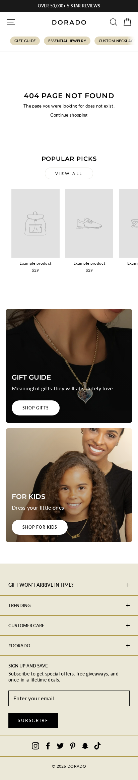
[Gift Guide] (69, 366)
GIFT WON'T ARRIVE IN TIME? (40, 585)
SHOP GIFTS (35, 407)
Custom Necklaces (118, 41)
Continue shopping (69, 115)
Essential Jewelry (67, 41)
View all (69, 173)
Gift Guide (25, 41)
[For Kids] (69, 485)
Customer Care (26, 625)
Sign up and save (28, 665)
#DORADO (19, 645)
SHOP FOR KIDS (39, 527)
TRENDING (19, 605)
